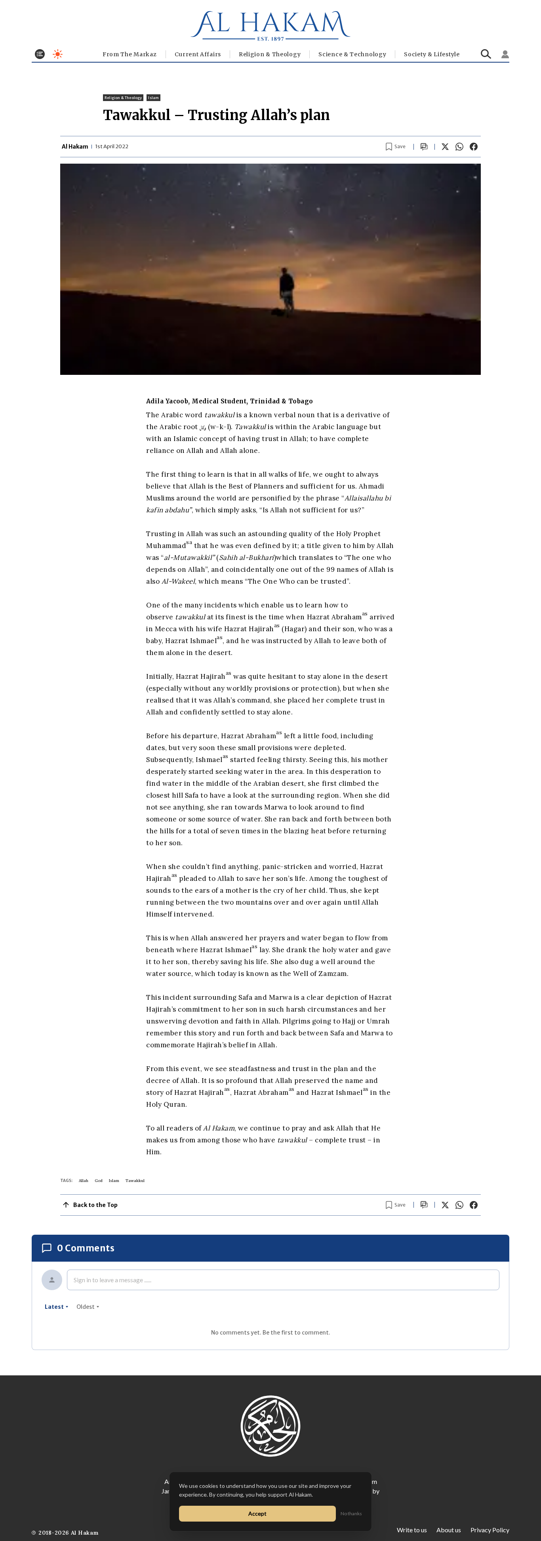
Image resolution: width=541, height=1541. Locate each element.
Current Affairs (198, 54)
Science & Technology (352, 54)
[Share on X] (445, 147)
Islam (153, 97)
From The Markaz (130, 54)
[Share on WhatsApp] (459, 147)
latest (54, 1306)
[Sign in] (505, 54)
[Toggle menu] (40, 54)
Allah (83, 1180)
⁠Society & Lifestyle (431, 54)
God (99, 1180)
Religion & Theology (270, 54)
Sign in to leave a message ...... (112, 1279)
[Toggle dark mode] (58, 54)
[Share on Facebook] (474, 147)
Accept (257, 1513)
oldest (85, 1306)
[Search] (486, 54)
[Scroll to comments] (424, 147)
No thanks (351, 1513)
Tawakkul (135, 1180)
